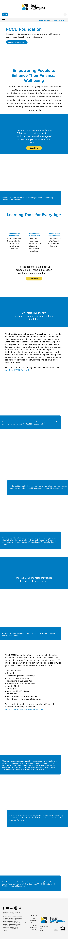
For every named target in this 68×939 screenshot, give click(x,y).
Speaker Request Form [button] (16, 42)
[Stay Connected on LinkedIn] (11, 908)
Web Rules (34, 925)
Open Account (44, 20)
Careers (35, 918)
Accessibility (33, 927)
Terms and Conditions (31, 923)
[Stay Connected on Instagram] (15, 908)
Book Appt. (62, 20)
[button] (5, 14)
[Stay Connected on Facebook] (3, 908)
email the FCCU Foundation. (18, 370)
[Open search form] (65, 14)
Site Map (34, 930)
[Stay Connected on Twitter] (20, 908)
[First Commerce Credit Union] (34, 7)
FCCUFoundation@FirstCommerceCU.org (24, 709)
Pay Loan (54, 20)
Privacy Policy (33, 920)
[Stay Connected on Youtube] (7, 908)
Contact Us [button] (34, 278)
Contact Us (34, 916)
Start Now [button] (34, 148)
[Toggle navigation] (3, 20)
